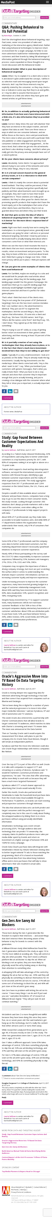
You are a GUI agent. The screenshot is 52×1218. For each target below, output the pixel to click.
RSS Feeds (14, 1190)
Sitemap (23, 1190)
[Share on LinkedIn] (10, 391)
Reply (4, 1097)
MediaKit (28, 1187)
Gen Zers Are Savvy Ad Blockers (15, 1147)
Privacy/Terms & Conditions (21, 1192)
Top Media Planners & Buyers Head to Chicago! (21, 1171)
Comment (8, 398)
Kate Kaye (8, 36)
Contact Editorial (39, 1187)
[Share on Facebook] (4, 391)
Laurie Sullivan (10, 450)
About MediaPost (17, 1187)
